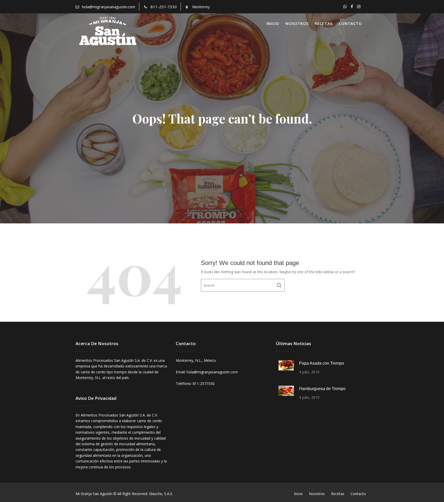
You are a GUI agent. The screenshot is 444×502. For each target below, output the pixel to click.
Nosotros (297, 23)
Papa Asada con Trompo (321, 363)
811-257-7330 (164, 6)
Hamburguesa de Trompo (322, 388)
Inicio (272, 23)
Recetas (323, 23)
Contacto (350, 23)
